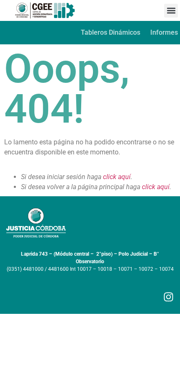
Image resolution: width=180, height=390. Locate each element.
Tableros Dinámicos (110, 32)
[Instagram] (168, 297)
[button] (171, 11)
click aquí (117, 177)
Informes (164, 32)
